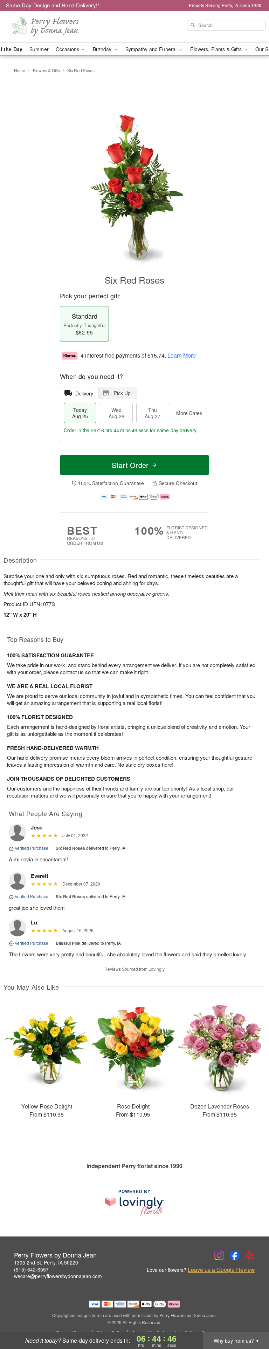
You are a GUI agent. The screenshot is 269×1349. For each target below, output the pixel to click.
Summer (39, 49)
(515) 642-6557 (31, 1269)
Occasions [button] (68, 49)
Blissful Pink (68, 943)
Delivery (84, 393)
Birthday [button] (103, 49)
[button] (250, 1319)
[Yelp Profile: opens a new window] (250, 1255)
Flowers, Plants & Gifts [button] (216, 49)
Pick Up (122, 392)
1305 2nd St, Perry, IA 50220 (46, 1262)
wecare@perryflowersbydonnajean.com (58, 1276)
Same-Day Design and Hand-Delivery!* (53, 5)
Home (19, 70)
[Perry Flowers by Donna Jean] (46, 27)
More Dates (189, 412)
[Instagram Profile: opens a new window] (219, 1255)
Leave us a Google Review (221, 1270)
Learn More (181, 355)
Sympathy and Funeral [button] (151, 49)
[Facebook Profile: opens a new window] (235, 1255)
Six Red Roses (70, 848)
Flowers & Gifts (46, 70)
